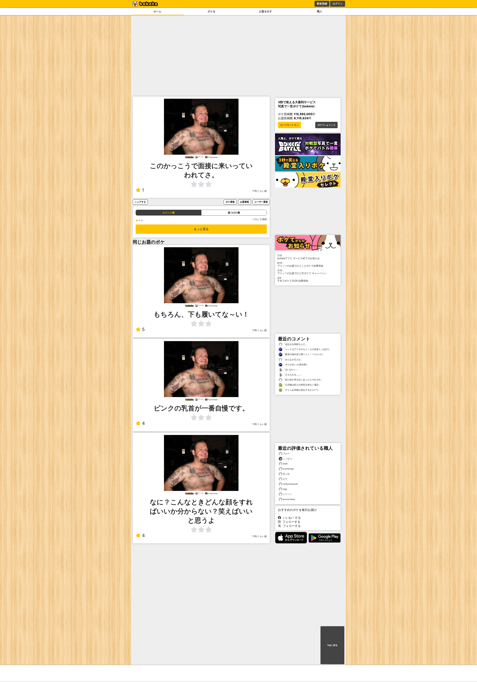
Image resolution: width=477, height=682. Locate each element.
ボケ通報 (230, 202)
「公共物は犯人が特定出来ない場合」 (301, 384)
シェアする (140, 202)
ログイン (337, 3)
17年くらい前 (259, 191)
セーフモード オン (289, 125)
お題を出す (265, 11)
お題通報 (244, 202)
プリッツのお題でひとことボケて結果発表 (300, 264)
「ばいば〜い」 (290, 369)
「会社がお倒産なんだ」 (294, 344)
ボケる (211, 11)
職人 (319, 11)
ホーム (157, 11)
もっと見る (201, 229)
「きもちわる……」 (292, 374)
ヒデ (285, 478)
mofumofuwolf (290, 484)
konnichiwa (289, 499)
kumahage (288, 468)
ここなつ (287, 458)
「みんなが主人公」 (292, 359)
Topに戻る (332, 645)
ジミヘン (287, 494)
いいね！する (291, 517)
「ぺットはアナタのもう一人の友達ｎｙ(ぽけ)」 (306, 349)
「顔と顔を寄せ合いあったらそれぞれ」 (302, 379)
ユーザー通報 (261, 202)
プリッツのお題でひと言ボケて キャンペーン (301, 272)
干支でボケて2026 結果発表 (292, 279)
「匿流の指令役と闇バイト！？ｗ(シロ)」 (303, 354)
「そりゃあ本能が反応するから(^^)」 (301, 389)
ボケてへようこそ (326, 125)
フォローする (290, 522)
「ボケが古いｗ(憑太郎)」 (295, 364)
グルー (286, 453)
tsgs (285, 489)
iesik (285, 463)
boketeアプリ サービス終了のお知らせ (298, 257)
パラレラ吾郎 (259, 219)
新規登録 (322, 3)
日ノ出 (286, 473)
